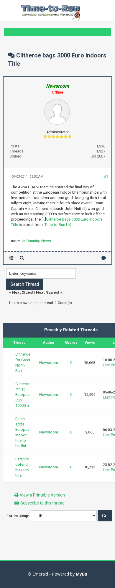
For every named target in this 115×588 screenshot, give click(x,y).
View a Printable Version (42, 495)
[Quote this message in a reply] (103, 258)
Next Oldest (22, 292)
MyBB (81, 574)
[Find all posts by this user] (22, 258)
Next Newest (47, 292)
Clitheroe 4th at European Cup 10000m (23, 395)
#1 (106, 177)
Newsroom (48, 362)
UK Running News (36, 241)
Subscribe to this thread (42, 503)
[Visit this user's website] (11, 258)
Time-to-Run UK (58, 224)
